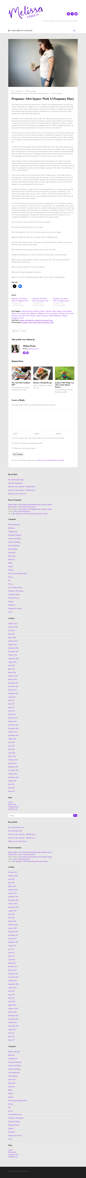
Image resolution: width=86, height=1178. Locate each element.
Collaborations (12, 531)
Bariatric (30, 311)
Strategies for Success (15, 608)
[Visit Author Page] (15, 349)
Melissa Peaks (31, 91)
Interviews (11, 559)
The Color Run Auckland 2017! (21, 383)
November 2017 (13, 686)
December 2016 (13, 725)
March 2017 (12, 714)
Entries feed (12, 804)
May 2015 (11, 791)
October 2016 (12, 732)
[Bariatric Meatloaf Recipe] (43, 373)
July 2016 (11, 742)
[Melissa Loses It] (25, 13)
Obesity (10, 566)
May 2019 (11, 634)
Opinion (10, 570)
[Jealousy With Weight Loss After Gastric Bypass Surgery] (64, 373)
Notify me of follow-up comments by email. (28, 443)
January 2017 (12, 721)
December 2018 (13, 648)
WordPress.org (13, 809)
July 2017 (11, 700)
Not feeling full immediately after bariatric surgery (35, 504)
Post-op (48, 313)
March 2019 (12, 637)
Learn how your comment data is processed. (50, 460)
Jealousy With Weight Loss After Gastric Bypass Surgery (64, 384)
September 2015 (13, 777)
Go (75, 815)
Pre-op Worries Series (15, 587)
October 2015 (12, 774)
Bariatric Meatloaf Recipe (42, 382)
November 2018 (13, 651)
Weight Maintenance (55, 316)
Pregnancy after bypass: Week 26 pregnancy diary (40, 299)
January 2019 (12, 644)
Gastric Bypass (18, 93)
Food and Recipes (13, 545)
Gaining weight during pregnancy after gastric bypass (36, 320)
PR (9, 580)
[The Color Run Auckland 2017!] (21, 373)
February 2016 (13, 760)
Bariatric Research (14, 524)
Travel (10, 612)
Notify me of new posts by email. (25, 448)
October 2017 (12, 690)
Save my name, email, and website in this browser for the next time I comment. (39, 438)
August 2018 (12, 662)
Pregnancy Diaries (44, 93)
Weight (32, 316)
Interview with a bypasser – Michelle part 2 (22, 486)
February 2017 (13, 718)
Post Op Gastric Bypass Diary (17, 573)
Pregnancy (55, 313)
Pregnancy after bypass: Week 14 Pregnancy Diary (38, 322)
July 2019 (11, 630)
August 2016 (12, 739)
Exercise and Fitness (14, 538)
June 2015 (11, 788)
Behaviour (11, 528)
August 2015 (12, 781)
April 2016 (11, 753)
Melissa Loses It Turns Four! (17, 493)
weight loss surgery (42, 316)
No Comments (58, 93)
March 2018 (12, 672)
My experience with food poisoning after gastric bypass (30, 513)
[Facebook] (72, 14)
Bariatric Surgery (39, 311)
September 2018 (13, 658)
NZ (28, 313)
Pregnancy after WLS (18, 316)
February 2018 (13, 676)
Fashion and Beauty (14, 542)
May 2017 (11, 707)
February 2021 (13, 623)
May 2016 (11, 749)
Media (10, 563)
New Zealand (21, 313)
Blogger (59, 311)
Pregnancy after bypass (66, 313)
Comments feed (13, 807)
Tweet (17, 331)
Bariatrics (49, 311)
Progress (11, 601)
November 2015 (13, 770)
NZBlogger (33, 313)
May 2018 (11, 669)
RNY (27, 316)
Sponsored (11, 605)
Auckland (24, 311)
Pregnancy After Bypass (30, 93)
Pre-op (10, 584)
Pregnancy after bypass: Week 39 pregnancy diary (61, 299)
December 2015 (13, 767)
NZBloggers (41, 313)
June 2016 (11, 746)
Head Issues (12, 556)
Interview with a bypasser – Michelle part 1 (22, 490)
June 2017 (11, 704)
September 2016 (13, 735)
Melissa (14, 313)
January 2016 (12, 763)
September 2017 (13, 693)
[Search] (74, 30)
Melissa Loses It (34, 349)
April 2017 (11, 711)
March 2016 (12, 756)
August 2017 (12, 697)
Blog (54, 311)
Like (24, 331)
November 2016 (13, 728)
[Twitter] (68, 14)
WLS (22, 318)
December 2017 (13, 683)
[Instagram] (76, 14)
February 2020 (13, 627)
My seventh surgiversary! (16, 480)
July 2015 (11, 784)
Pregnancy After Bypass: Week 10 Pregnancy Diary (20, 299)
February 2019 (13, 641)
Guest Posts (12, 552)
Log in (10, 802)
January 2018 (12, 679)
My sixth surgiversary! (15, 483)
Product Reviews (13, 598)
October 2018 (12, 655)
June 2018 (11, 665)
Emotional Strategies (15, 535)
